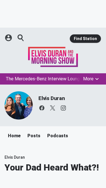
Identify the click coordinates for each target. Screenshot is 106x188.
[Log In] (9, 37)
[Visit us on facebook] (41, 108)
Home (14, 135)
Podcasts (57, 135)
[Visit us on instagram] (63, 108)
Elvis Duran (51, 98)
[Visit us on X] (52, 108)
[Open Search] (21, 37)
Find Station (85, 38)
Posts (33, 135)
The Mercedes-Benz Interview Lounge (44, 78)
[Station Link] (53, 57)
